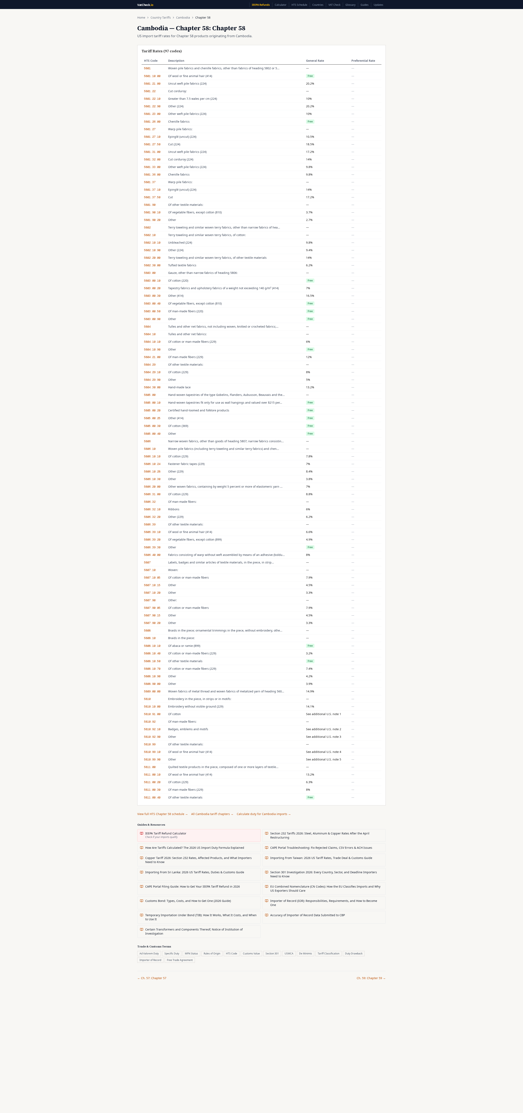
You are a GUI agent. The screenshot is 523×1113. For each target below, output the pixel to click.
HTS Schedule (299, 5)
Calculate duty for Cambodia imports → (264, 814)
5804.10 (149, 334)
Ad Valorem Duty (149, 953)
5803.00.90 (152, 319)
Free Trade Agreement (180, 960)
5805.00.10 (152, 402)
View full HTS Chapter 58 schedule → (162, 814)
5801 (147, 68)
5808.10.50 (152, 661)
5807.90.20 (152, 623)
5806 (147, 441)
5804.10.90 (152, 349)
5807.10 (149, 570)
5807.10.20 (152, 593)
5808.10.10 (152, 646)
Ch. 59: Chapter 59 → (371, 978)
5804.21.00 (152, 357)
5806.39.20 (152, 539)
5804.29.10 (152, 372)
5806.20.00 (152, 486)
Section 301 (272, 953)
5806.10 (149, 449)
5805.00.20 (152, 410)
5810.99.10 (152, 752)
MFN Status (191, 953)
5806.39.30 (152, 547)
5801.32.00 (152, 159)
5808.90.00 (152, 684)
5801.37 (149, 182)
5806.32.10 (152, 509)
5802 (147, 227)
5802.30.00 (152, 265)
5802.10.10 (152, 242)
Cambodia (183, 17)
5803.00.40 (152, 303)
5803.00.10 (152, 280)
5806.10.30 (152, 479)
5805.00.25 (152, 418)
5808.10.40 (152, 653)
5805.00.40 (152, 434)
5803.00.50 (152, 311)
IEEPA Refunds (261, 5)
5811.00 (149, 767)
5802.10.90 (152, 250)
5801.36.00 (152, 174)
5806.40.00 (152, 555)
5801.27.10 (152, 137)
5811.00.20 (152, 782)
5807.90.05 (152, 608)
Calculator (280, 5)
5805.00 (149, 395)
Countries (317, 5)
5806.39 (149, 524)
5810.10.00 (152, 706)
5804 (147, 326)
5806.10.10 (152, 456)
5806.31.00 (152, 494)
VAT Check (334, 5)
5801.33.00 (152, 167)
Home (141, 17)
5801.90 (149, 205)
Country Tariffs (161, 17)
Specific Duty (171, 953)
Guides (365, 5)
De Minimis (305, 953)
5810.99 (149, 744)
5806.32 (149, 502)
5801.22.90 (152, 106)
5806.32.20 (152, 517)
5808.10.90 (152, 676)
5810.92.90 (152, 737)
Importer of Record (150, 960)
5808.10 (149, 638)
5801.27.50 (152, 144)
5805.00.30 (152, 426)
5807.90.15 (152, 615)
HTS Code (231, 953)
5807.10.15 (152, 585)
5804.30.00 (152, 387)
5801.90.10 (152, 212)
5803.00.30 (152, 296)
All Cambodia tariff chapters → (212, 814)
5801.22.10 (152, 99)
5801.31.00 (152, 152)
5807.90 (149, 600)
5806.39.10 (152, 532)
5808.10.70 (152, 669)
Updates (378, 5)
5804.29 (149, 364)
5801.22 (149, 91)
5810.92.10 (152, 729)
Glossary (350, 5)
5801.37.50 (152, 197)
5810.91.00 (152, 714)
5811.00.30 (152, 790)
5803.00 (149, 273)
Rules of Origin (212, 953)
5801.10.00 (152, 76)
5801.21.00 (152, 83)
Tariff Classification (328, 953)
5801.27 (149, 129)
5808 (147, 630)
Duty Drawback (353, 953)
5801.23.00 (152, 114)
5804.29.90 (152, 380)
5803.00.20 (152, 288)
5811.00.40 (152, 797)
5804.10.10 (152, 342)
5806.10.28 (152, 471)
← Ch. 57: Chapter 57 (151, 978)
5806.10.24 (152, 464)
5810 (147, 699)
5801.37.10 (152, 189)
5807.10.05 (152, 577)
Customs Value (251, 953)
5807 (147, 562)
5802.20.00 (152, 258)
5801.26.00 (152, 121)
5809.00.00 (152, 691)
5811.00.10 (152, 774)
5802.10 (149, 235)
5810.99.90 (152, 759)
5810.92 (149, 721)
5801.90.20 (152, 220)
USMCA (289, 953)
